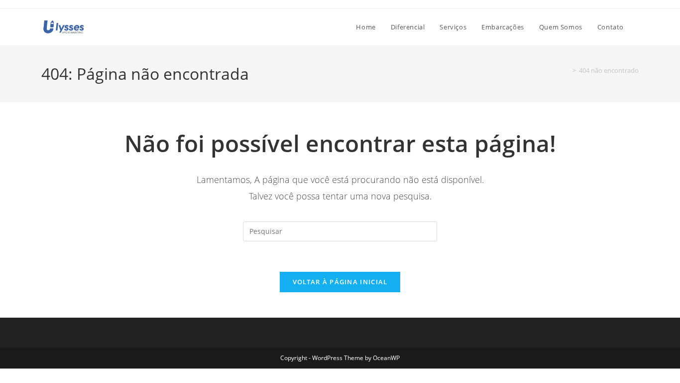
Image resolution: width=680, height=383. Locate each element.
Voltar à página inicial (340, 281)
